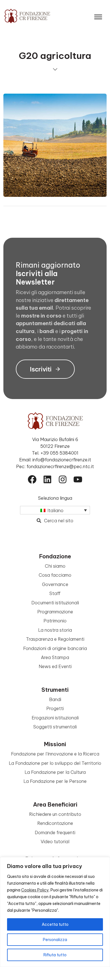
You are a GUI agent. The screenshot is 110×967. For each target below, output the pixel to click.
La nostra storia (55, 630)
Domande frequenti (55, 832)
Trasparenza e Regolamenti (55, 639)
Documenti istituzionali (55, 602)
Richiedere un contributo (55, 814)
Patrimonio (55, 621)
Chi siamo (55, 566)
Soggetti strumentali (55, 727)
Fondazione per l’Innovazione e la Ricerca (55, 754)
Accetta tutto (55, 924)
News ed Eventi (55, 666)
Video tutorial (55, 841)
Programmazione (55, 611)
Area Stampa (55, 657)
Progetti (55, 708)
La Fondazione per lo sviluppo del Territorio (55, 763)
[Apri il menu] (98, 15)
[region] (55, 912)
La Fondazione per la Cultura (55, 772)
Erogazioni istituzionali (55, 718)
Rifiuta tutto (55, 954)
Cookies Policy (35, 890)
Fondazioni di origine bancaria (55, 648)
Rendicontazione (55, 823)
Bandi (55, 699)
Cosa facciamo (55, 575)
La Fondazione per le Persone (55, 781)
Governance (55, 584)
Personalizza (55, 939)
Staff (55, 593)
